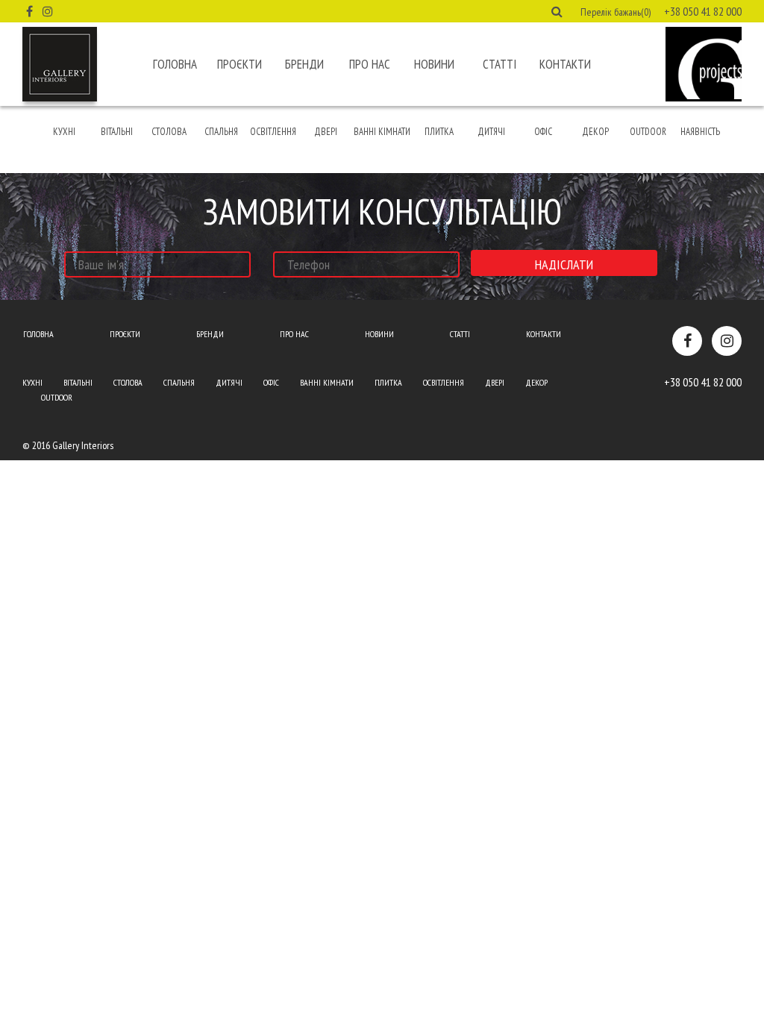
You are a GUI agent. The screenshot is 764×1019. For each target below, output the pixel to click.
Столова (169, 131)
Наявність (700, 131)
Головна (175, 64)
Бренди (304, 64)
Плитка (439, 131)
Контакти (565, 64)
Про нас (369, 64)
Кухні (64, 131)
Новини (434, 64)
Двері (325, 131)
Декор (595, 131)
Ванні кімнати (382, 131)
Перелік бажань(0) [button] (615, 12)
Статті (499, 64)
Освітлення (273, 131)
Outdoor (648, 131)
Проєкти (239, 64)
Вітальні (117, 131)
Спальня (221, 131)
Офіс (543, 131)
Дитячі (491, 131)
